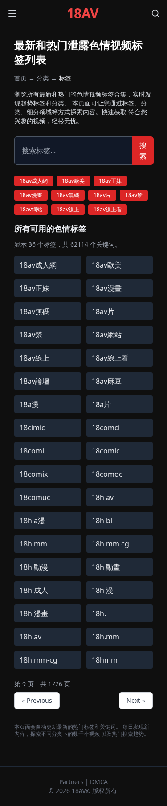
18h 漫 (102, 590)
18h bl (102, 520)
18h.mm (105, 637)
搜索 (143, 150)
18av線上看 (108, 209)
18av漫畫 (31, 195)
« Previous (37, 700)
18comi (32, 451)
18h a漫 (32, 520)
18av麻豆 (107, 381)
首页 (20, 78)
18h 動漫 (34, 567)
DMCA (99, 781)
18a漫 (29, 404)
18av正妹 (110, 181)
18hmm (105, 660)
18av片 (102, 195)
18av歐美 (73, 181)
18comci (106, 427)
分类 (43, 78)
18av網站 (31, 209)
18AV (82, 13)
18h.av (30, 637)
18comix (34, 474)
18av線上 (68, 209)
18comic (106, 451)
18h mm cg (110, 544)
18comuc (35, 497)
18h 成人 (34, 590)
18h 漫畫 (34, 613)
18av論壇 (34, 381)
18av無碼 (68, 195)
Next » (135, 700)
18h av (103, 497)
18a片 (101, 404)
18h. (99, 613)
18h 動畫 (106, 567)
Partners (72, 781)
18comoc (107, 474)
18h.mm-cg (38, 660)
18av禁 (134, 195)
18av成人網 (34, 181)
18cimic (32, 427)
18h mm (33, 544)
